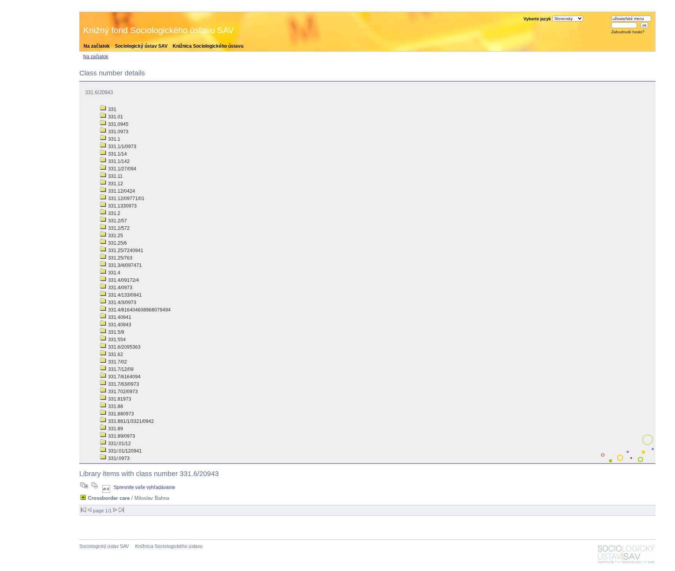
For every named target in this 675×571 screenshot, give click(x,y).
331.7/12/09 (120, 369)
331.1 (113, 139)
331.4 (113, 273)
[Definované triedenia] (106, 487)
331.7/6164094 (124, 376)
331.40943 (119, 325)
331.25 (115, 235)
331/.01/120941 (124, 451)
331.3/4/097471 (124, 265)
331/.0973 (118, 458)
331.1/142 (118, 161)
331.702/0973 (122, 391)
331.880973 (120, 414)
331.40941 (119, 317)
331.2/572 (118, 228)
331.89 (115, 428)
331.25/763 (119, 258)
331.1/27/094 (121, 169)
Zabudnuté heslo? (628, 32)
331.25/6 (117, 243)
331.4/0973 (119, 287)
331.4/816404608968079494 (139, 310)
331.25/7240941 (125, 250)
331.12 (115, 183)
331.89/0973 (121, 436)
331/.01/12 (119, 443)
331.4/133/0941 (124, 295)
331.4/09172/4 (123, 280)
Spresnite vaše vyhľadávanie (144, 487)
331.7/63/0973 (123, 384)
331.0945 (118, 124)
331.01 (115, 117)
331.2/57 (117, 221)
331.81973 (119, 399)
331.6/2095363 (124, 347)
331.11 (115, 176)
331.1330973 (122, 206)
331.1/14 (117, 154)
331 (111, 109)
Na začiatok (97, 46)
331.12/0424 (121, 191)
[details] (83, 497)
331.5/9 (115, 332)
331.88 (115, 406)
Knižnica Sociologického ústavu (208, 46)
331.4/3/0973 (121, 302)
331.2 (113, 213)
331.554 (116, 339)
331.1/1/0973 (121, 146)
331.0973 (118, 131)
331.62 (115, 354)
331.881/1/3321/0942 (130, 421)
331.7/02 (117, 362)
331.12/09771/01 (126, 198)
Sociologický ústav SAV (141, 46)
